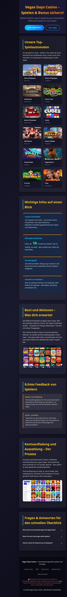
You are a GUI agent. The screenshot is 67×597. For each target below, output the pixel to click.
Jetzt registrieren (34, 27)
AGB (37, 569)
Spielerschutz (56, 569)
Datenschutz (28, 569)
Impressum (45, 569)
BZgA (60, 581)
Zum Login (53, 28)
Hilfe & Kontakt (42, 574)
